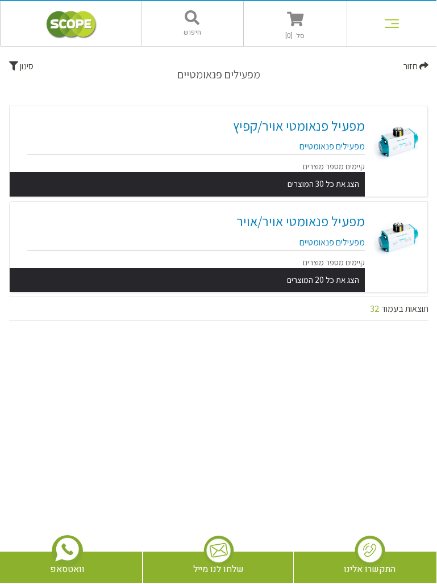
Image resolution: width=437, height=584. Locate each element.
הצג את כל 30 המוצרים (323, 183)
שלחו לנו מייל (218, 569)
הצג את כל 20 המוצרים (323, 279)
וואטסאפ (67, 569)
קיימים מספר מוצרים (334, 166)
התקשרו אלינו (370, 569)
